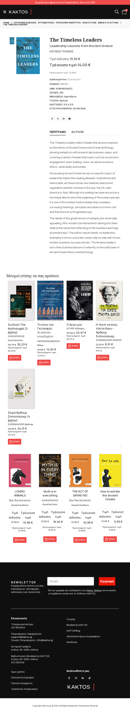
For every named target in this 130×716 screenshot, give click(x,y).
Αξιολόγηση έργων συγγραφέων (83, 636)
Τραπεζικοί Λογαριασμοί (24, 688)
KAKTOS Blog (73, 630)
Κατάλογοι (72, 642)
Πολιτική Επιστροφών (22, 677)
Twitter (58, 118)
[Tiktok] (89, 678)
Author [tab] (77, 132)
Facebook (52, 118)
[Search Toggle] (116, 12)
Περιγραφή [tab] (58, 132)
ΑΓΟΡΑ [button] (16, 357)
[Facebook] (69, 678)
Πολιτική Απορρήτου (22, 683)
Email (69, 118)
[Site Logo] (20, 12)
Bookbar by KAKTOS (77, 624)
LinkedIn (63, 118)
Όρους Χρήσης (94, 590)
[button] (5, 12)
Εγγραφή (107, 581)
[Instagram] (75, 678)
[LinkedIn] (82, 678)
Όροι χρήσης (18, 671)
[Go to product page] (21, 300)
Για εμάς (71, 619)
